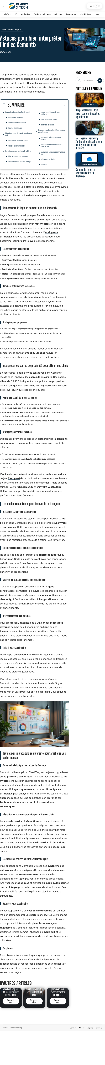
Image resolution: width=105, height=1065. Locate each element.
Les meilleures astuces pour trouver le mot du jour (18, 151)
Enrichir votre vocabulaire (47, 125)
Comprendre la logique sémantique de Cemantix (17, 112)
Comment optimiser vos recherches (17, 123)
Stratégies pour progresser (15, 128)
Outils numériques (11, 30)
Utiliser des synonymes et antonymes (18, 156)
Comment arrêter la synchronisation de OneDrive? (85, 173)
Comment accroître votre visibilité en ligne (34, 992)
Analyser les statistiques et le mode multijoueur (50, 113)
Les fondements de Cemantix (15, 117)
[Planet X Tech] (18, 6)
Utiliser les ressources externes (49, 119)
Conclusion (43, 164)
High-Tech (90, 105)
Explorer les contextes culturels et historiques (20, 161)
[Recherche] (91, 6)
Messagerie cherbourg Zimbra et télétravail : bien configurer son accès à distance (89, 143)
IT (89, 133)
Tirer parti (14, 478)
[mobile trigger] (5, 6)
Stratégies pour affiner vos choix (16, 146)
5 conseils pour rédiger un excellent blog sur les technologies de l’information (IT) (11, 989)
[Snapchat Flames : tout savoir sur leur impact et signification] (90, 100)
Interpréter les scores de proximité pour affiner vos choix (18, 134)
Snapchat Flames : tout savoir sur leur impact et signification (87, 113)
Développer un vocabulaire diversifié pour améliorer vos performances (51, 131)
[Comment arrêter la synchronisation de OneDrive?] (90, 159)
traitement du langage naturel (36, 352)
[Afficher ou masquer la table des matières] (45, 105)
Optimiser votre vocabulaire (48, 159)
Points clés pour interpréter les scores (18, 140)
